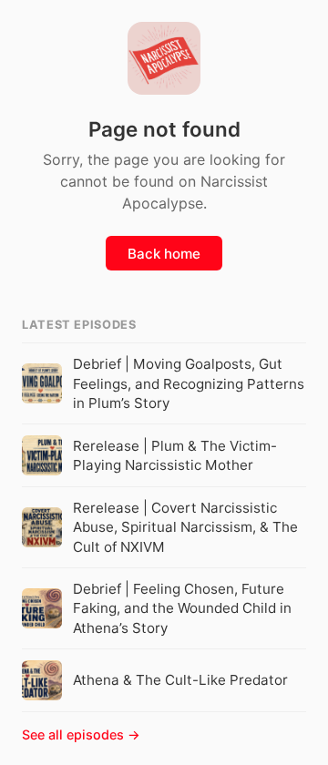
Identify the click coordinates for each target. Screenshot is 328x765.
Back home (164, 253)
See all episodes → (81, 734)
